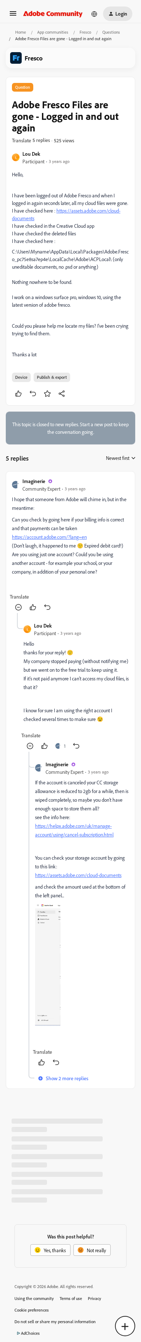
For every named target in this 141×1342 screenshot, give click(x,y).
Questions (111, 32)
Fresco (85, 32)
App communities (52, 32)
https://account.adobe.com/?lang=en (49, 537)
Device (21, 377)
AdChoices (30, 1333)
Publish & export (52, 377)
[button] (13, 16)
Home (20, 32)
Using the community (34, 1298)
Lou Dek (31, 154)
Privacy (94, 1298)
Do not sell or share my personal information (55, 1321)
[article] (70, 545)
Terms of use (71, 1298)
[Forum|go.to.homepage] (53, 14)
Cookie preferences (31, 1310)
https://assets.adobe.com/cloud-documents (78, 875)
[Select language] (94, 14)
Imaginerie (33, 481)
